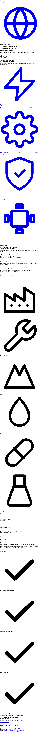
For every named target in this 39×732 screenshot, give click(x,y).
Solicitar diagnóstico (3, 54)
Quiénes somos (5, 729)
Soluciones (4, 3)
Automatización (12, 728)
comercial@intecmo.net (7, 730)
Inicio (3, 2)
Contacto (3, 42)
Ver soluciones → (9, 54)
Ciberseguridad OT (17, 728)
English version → (22, 730)
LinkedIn (18, 730)
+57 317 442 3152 (13, 730)
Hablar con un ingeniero (4, 539)
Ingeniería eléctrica (7, 728)
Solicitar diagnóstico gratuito (4, 722)
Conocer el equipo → (3, 551)
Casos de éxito (10, 729)
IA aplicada (22, 728)
